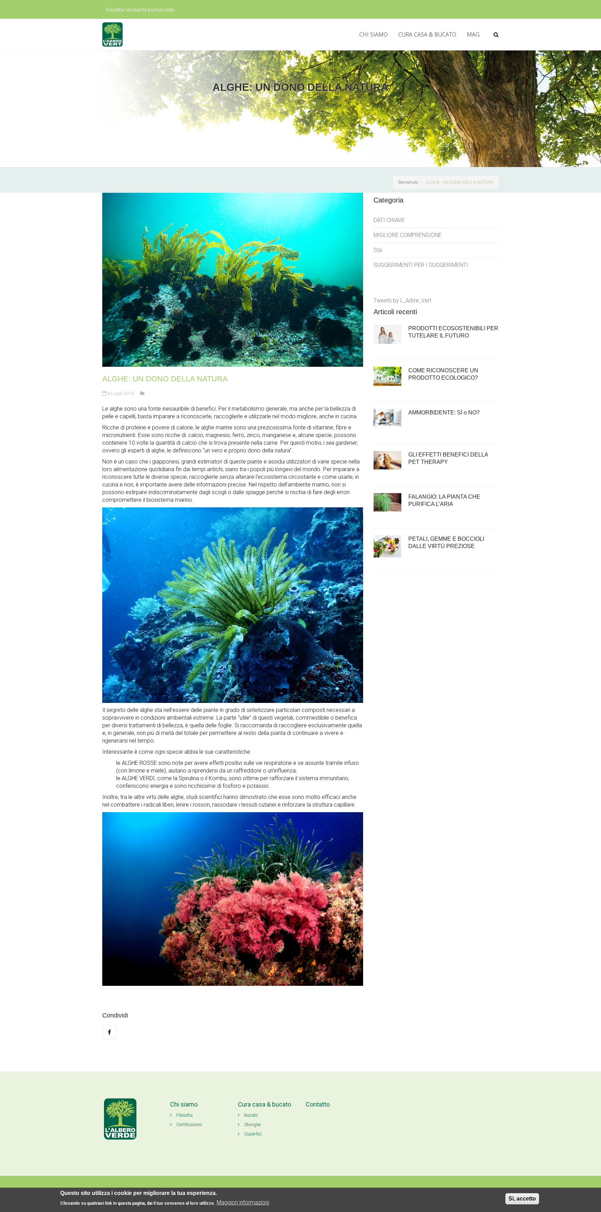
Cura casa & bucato (264, 1104)
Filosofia (184, 1115)
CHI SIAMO (373, 34)
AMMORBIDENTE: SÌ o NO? (444, 412)
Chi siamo (184, 1104)
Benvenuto (408, 182)
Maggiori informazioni (243, 1202)
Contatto (318, 1104)
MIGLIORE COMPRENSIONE (408, 235)
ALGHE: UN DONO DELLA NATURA (460, 182)
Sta (378, 250)
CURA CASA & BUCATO (427, 34)
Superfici (252, 1133)
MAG (473, 34)
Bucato (250, 1115)
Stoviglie (252, 1124)
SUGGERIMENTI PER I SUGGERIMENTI (421, 265)
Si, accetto (522, 1199)
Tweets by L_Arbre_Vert (402, 300)
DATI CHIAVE (389, 220)
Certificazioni (188, 1124)
